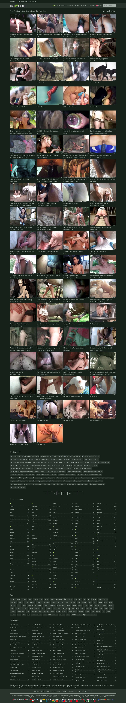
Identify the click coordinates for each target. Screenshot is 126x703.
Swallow (106, 532)
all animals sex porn (55, 481)
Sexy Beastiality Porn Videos (84, 630)
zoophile (38, 605)
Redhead (84, 581)
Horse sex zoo (63, 650)
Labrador (63, 558)
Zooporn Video (19, 645)
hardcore (18, 608)
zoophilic (13, 614)
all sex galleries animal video (46, 478)
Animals (19, 515)
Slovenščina (37, 701)
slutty (93, 611)
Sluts (20, 205)
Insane (63, 535)
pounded (13, 611)
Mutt (84, 526)
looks (91, 605)
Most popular (61, 5)
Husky (63, 523)
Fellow (41, 547)
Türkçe (74, 701)
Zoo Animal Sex (63, 636)
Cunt (77, 36)
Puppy (84, 569)
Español (47, 699)
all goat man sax (42, 481)
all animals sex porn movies (66, 475)
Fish (41, 555)
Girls (77, 278)
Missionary (84, 518)
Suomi (43, 701)
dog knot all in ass (49, 484)
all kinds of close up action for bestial (22, 471)
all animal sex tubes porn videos (39, 459)
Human (63, 518)
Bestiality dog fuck (41, 667)
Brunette (19, 133)
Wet (38, 133)
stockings (13, 605)
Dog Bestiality (41, 676)
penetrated (89, 608)
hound (100, 599)
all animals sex (15, 456)
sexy (52, 599)
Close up (19, 575)
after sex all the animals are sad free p (66, 468)
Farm (41, 544)
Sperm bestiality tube (84, 639)
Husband (43, 278)
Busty (68, 278)
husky (94, 614)
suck (95, 602)
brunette (72, 602)
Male (42, 398)
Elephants (41, 538)
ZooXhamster (84, 672)
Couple (19, 581)
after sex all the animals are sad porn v (85, 465)
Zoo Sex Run (106, 629)
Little (63, 572)
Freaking (102, 302)
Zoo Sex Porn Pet (84, 677)
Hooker (63, 509)
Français (53, 699)
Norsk (90, 699)
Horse (11, 36)
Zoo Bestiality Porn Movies (106, 669)
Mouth (84, 523)
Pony (15, 36)
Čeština (22, 699)
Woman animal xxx (106, 677)
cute (24, 614)
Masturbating (48, 398)
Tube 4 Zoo (84, 627)
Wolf (106, 570)
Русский (101, 699)
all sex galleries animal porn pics (46, 475)
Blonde (19, 546)
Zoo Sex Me (106, 637)
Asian (23, 205)
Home (54, 5)
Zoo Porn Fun (106, 655)
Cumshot (19, 586)
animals (36, 599)
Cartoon (19, 569)
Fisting (41, 558)
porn (85, 605)
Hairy (21, 229)
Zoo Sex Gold (19, 667)
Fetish (41, 549)
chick (31, 608)
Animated (27, 157)
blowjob (52, 605)
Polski (95, 699)
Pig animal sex (63, 662)
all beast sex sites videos (94, 481)
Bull (19, 561)
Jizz (63, 549)
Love (81, 36)
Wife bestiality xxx (84, 666)
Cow (19, 584)
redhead (54, 602)
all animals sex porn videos (30, 456)
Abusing (19, 506)
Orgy (84, 541)
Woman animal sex (106, 680)
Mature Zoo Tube (63, 625)
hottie (68, 614)
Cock (69, 350)
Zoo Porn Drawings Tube (106, 666)
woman (26, 602)
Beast (70, 61)
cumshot (55, 614)
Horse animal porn (63, 647)
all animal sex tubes (77, 462)
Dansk (28, 699)
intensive (37, 608)
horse (93, 599)
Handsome (41, 584)
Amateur (19, 509)
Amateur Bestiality (63, 627)
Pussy (42, 61)
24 (70, 493)
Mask (84, 503)
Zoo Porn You (19, 627)
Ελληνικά (40, 699)
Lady (63, 561)
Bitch (19, 541)
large (12, 608)
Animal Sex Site (19, 659)
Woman (99, 36)
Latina (63, 564)
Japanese (28, 205)
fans (66, 602)
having (46, 605)
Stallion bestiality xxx (84, 653)
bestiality (68, 599)
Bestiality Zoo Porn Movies (84, 656)
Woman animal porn (106, 649)
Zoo (44, 133)
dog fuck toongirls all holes (49, 456)
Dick (38, 36)
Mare (19, 61)
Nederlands (78, 699)
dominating (13, 602)
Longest (77, 5)
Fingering (54, 253)
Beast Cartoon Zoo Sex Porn (63, 633)
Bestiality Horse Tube (41, 673)
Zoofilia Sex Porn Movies (106, 663)
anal (43, 608)
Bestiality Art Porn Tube (41, 636)
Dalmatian (41, 506)
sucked (18, 599)
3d (79, 181)
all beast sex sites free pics (105, 478)
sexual (82, 608)
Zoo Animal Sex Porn (63, 645)
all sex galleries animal (75, 471)
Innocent (63, 532)
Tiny (106, 543)
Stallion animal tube (84, 645)
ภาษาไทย (97, 701)
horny (46, 599)
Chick (18, 229)
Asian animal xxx (63, 656)
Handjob (73, 278)
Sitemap (64, 691)
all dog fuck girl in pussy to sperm (77, 484)
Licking (63, 567)
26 (80, 493)
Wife (106, 567)
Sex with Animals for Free (63, 676)
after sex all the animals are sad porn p (89, 475)
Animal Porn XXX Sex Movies (19, 647)
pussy (20, 602)
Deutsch (34, 699)
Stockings (106, 526)
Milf (84, 515)
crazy (40, 611)
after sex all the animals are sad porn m (60, 465)
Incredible (63, 529)
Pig (84, 561)
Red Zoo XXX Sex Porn (84, 674)
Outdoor (101, 278)
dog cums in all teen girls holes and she (23, 478)
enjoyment (60, 605)
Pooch (84, 567)
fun (88, 599)
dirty (29, 614)
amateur (24, 608)
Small (106, 518)
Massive (49, 229)
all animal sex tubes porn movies (21, 462)
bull (77, 608)
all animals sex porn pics (61, 462)
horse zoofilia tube (22, 1)
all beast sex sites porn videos (20, 465)
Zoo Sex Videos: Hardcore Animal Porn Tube (106, 625)
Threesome (106, 541)
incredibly (46, 611)
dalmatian (62, 614)
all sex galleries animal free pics (85, 478)
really (28, 611)
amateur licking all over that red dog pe (97, 462)
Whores (106, 564)
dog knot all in (61, 484)
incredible (111, 605)
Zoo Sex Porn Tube (41, 650)
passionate (20, 611)
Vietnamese (81, 701)
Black (15, 326)
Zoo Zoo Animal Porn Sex (63, 659)
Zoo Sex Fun (84, 669)
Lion (63, 570)
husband (34, 611)
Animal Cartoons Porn (63, 670)
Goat (41, 572)
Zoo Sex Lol (106, 640)
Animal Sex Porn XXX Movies (19, 636)
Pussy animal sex (63, 679)
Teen (85, 157)
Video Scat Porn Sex (63, 630)
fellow (58, 611)
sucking (30, 605)
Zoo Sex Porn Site (19, 656)
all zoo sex (27, 484)
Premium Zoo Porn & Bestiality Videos (80, 691)
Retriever (84, 584)
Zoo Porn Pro (19, 650)
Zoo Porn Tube (41, 670)
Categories (91, 5)
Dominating (93, 36)
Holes (23, 61)
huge (80, 599)
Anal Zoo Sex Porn (41, 627)
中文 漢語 (67, 701)
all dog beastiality (40, 471)
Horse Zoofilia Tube (41, 625)
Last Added (70, 5)
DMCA (58, 691)
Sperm (106, 520)
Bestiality (65, 61)
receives (46, 602)
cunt (59, 608)
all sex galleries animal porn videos (69, 456)
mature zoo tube (32, 1)
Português (108, 699)
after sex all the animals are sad (42, 462)
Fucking (12, 61)
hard (19, 605)
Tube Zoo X (19, 676)
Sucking (24, 133)
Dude (16, 61)
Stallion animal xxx (84, 650)
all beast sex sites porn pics (65, 478)
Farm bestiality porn (63, 642)
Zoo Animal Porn (41, 659)
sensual (87, 611)
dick (12, 599)
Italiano (65, 699)
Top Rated (84, 5)
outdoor (96, 608)
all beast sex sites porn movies (73, 459)
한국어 (59, 699)
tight (84, 614)
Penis (84, 552)
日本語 (85, 699)
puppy (52, 611)
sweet (74, 605)
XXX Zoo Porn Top (19, 679)
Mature (84, 512)
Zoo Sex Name (106, 635)
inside (79, 614)
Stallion (104, 36)
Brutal (95, 205)
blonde (24, 599)
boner (106, 608)
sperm (98, 611)
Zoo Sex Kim (106, 643)
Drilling (41, 526)
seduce (81, 611)
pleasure (104, 605)
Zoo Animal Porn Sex (41, 656)
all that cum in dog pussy (97, 484)
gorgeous (49, 608)
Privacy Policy (50, 691)
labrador (84, 602)
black (32, 602)
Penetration (97, 61)
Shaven (106, 509)
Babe (23, 157)
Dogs (109, 374)
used (45, 614)
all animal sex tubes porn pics (44, 468)
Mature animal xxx (41, 642)
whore (30, 599)
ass (78, 602)
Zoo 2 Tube (41, 630)
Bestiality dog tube (41, 679)
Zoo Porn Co (106, 657)
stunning (39, 614)
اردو (87, 701)
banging (68, 605)
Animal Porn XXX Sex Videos (19, 665)
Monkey (84, 520)
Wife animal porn (84, 659)
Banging (73, 36)
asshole (64, 611)
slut (75, 599)
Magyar (71, 699)
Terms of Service (38, 691)
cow (73, 608)
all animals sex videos (91, 459)
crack (89, 614)
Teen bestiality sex (63, 673)
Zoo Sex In (106, 672)
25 (75, 493)
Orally (69, 326)
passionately (72, 611)
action (60, 602)
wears (110, 602)
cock (100, 602)
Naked (84, 532)
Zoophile (29, 133)
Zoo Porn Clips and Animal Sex (106, 646)
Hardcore (102, 133)
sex (90, 602)
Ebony (23, 253)
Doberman (41, 515)
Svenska (49, 701)
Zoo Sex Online (106, 632)
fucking (66, 608)
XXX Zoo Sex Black (19, 642)
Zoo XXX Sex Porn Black (41, 653)
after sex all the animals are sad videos (22, 475)
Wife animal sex (84, 647)
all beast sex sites (56, 459)
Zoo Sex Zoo (41, 645)
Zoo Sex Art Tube (84, 680)
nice (105, 602)
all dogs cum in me (16, 484)
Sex (74, 61)
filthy (41, 599)
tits (84, 599)
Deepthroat (41, 509)
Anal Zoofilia (19, 630)
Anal (95, 253)
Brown (42, 350)
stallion (39, 602)
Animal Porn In (19, 639)
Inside (18, 374)
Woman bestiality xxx (106, 674)
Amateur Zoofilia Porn (63, 665)
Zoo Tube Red (19, 670)
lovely (24, 605)
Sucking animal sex (84, 633)
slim (49, 614)
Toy (100, 157)
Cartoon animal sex (63, 653)
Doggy (92, 374)
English (100, 5)
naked (111, 608)
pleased (108, 611)
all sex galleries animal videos (93, 471)
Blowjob (19, 157)
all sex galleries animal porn (90, 456)
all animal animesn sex (18, 487)
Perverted (49, 278)
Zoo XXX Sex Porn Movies (19, 653)
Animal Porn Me (19, 625)
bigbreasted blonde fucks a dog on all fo (23, 481)
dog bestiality (13, 1)
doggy (59, 599)
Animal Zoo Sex (41, 639)
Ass (95, 157)
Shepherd (106, 512)
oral (103, 611)
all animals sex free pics (38, 465)
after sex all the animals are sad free (74, 481)
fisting (18, 614)
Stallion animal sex (84, 642)
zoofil (101, 608)
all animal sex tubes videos (19, 459)
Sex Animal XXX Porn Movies (84, 625)
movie (33, 614)
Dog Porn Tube (41, 662)
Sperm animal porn (84, 636)
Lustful (106, 278)
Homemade (63, 506)
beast (106, 599)
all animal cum (37, 484)
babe (80, 605)
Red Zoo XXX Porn (19, 662)
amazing (97, 605)
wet (55, 608)
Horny (65, 36)
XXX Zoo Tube (41, 647)
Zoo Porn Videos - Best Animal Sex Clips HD (84, 662)
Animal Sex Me (19, 633)
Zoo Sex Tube (41, 665)
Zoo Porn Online (106, 652)
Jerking (63, 546)
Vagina (106, 555)
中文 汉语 (60, 701)
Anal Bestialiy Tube (63, 667)
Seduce (106, 503)
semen (74, 614)
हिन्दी (55, 701)
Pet (84, 558)
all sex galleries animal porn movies (22, 468)
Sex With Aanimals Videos (19, 673)
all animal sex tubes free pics (56, 471)
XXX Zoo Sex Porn (41, 633)
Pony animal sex (106, 660)
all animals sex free (86, 468)
